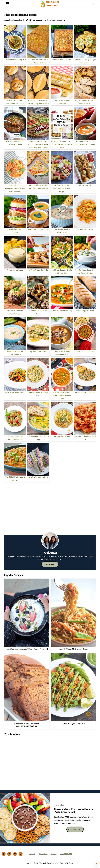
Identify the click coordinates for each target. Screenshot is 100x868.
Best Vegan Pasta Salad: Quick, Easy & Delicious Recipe (62, 188)
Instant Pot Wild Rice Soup (85, 392)
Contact (53, 854)
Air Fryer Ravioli (85, 185)
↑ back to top (66, 854)
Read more (48, 564)
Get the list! (75, 829)
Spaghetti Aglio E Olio (62, 436)
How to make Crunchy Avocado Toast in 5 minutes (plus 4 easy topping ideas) (38, 144)
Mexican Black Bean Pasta (14, 392)
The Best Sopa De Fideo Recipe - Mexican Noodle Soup (62, 395)
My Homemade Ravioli (38, 351)
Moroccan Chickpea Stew (85, 351)
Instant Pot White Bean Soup (61, 311)
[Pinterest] (15, 854)
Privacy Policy (43, 854)
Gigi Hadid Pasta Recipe (85, 229)
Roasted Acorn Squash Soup (38, 229)
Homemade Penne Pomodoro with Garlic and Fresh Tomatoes (15, 188)
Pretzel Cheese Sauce (15, 270)
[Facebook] (4, 854)
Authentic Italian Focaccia (61, 60)
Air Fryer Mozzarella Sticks (38, 270)
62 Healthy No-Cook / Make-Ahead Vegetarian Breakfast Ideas (61, 144)
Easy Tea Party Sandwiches (38, 477)
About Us (32, 854)
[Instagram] (21, 854)
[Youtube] (9, 854)
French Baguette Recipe (85, 311)
